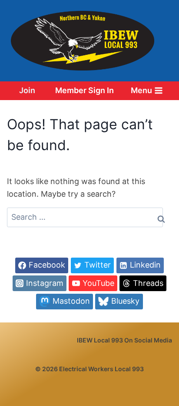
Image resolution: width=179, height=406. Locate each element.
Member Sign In (84, 90)
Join (27, 90)
